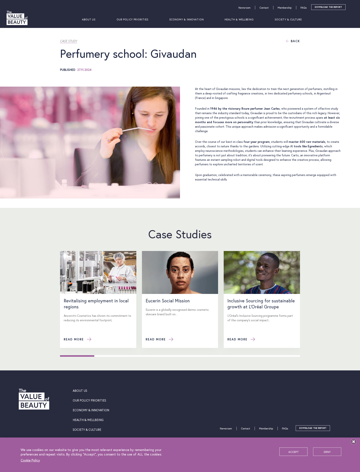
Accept (293, 452)
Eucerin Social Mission (168, 301)
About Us (89, 19)
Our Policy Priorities (132, 19)
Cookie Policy (30, 460)
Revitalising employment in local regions (96, 304)
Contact (264, 7)
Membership (285, 7)
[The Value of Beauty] (17, 19)
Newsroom (244, 7)
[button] (354, 442)
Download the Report (328, 7)
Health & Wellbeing (239, 19)
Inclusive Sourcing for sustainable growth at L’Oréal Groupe (261, 304)
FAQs (304, 7)
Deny (327, 452)
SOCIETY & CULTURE (288, 19)
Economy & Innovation (187, 19)
